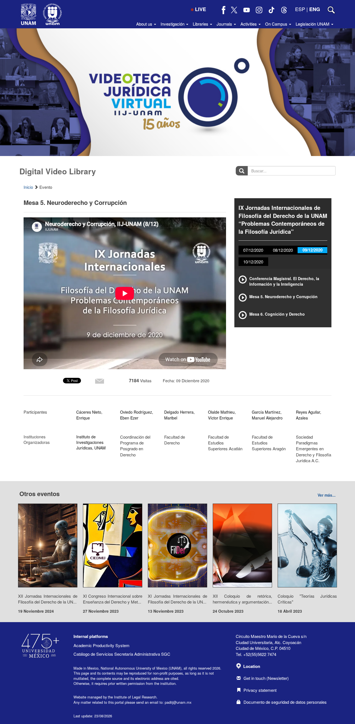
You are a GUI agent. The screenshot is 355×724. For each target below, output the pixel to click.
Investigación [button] (173, 24)
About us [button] (144, 24)
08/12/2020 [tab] (283, 250)
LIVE (200, 9)
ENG (314, 9)
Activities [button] (249, 24)
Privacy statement (260, 690)
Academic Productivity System (101, 645)
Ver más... (327, 495)
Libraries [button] (201, 24)
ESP (300, 8)
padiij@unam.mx (178, 702)
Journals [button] (225, 24)
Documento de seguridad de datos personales (285, 702)
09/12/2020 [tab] (313, 250)
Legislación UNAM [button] (313, 24)
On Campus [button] (276, 24)
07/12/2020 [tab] (253, 250)
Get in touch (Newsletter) (266, 678)
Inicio (28, 187)
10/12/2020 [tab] (253, 262)
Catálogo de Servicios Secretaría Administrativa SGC (121, 654)
